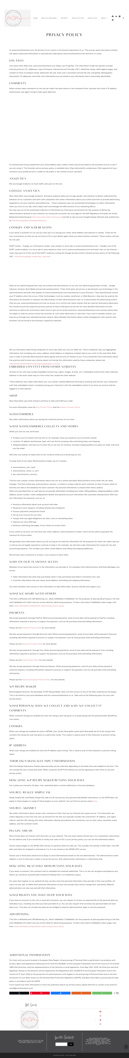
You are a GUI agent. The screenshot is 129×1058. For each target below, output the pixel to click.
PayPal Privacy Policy (31, 628)
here (95, 801)
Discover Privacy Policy (32, 644)
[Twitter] (116, 16)
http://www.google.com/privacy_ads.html (32, 256)
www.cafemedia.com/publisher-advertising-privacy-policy (39, 606)
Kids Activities (78, 18)
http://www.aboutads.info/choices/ (47, 217)
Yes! (71, 1044)
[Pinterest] (112, 19)
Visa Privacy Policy (30, 660)
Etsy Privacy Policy (44, 407)
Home (35, 18)
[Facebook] (112, 16)
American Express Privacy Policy (36, 679)
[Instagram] (119, 16)
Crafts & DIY (93, 18)
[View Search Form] (123, 18)
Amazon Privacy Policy (70, 407)
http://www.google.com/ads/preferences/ (29, 220)
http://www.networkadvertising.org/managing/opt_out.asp (34, 364)
